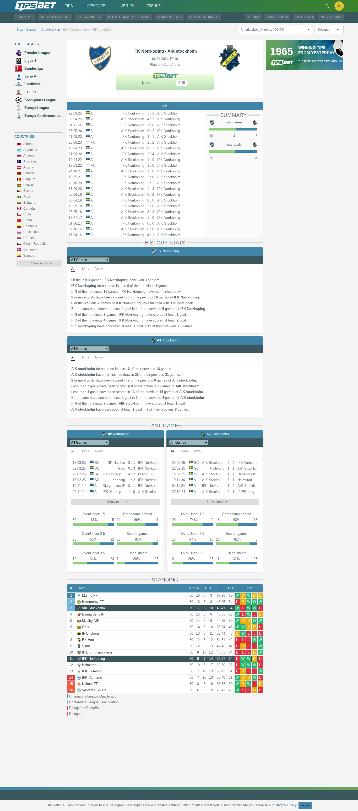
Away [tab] (99, 268)
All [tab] (73, 268)
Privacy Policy (285, 805)
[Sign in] (339, 6)
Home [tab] (84, 268)
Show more (39, 263)
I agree (305, 805)
